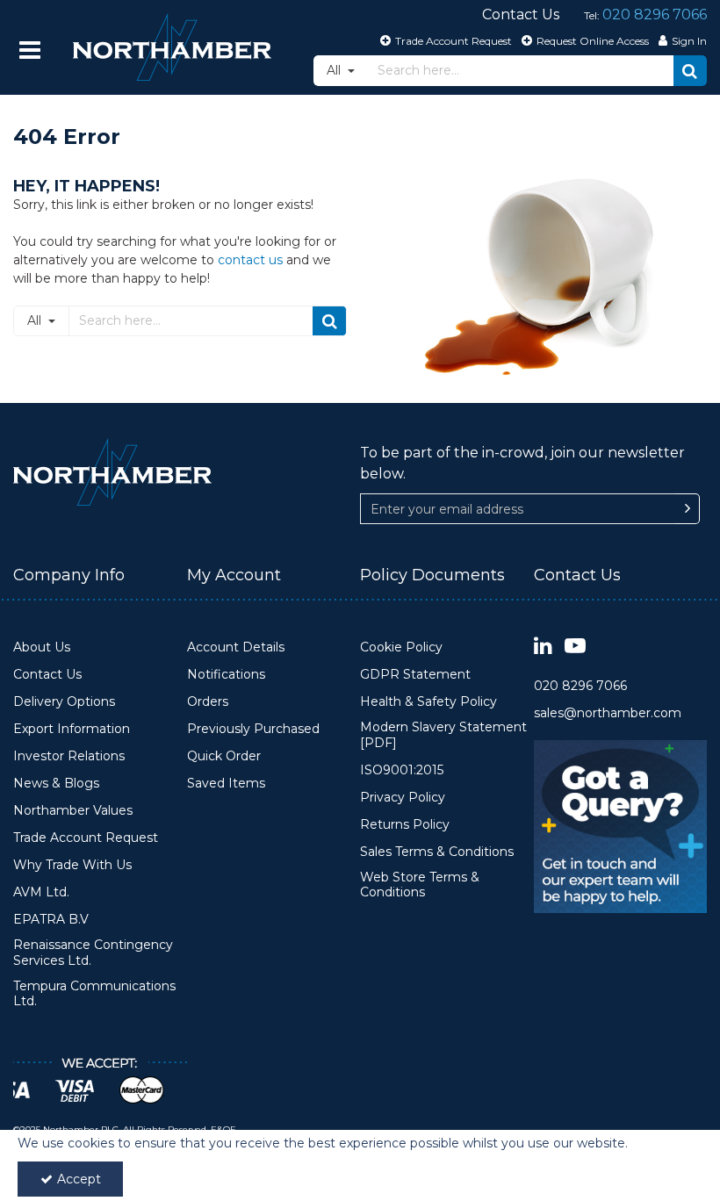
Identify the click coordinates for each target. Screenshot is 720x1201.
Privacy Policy (402, 797)
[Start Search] (690, 70)
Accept (79, 1179)
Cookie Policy (401, 647)
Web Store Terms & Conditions (419, 885)
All (335, 70)
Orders (207, 701)
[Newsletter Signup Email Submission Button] (687, 508)
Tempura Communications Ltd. (94, 994)
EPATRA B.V (51, 919)
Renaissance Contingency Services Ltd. (93, 953)
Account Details (235, 647)
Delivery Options (64, 701)
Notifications (226, 674)
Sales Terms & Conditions (437, 852)
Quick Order (224, 756)
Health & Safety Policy (428, 701)
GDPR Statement (415, 674)
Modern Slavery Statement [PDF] (443, 735)
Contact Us (47, 674)
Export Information (71, 729)
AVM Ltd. (41, 892)
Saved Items (226, 783)
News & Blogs (56, 783)
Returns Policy (405, 824)
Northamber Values (73, 810)
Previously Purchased (253, 729)
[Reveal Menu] (30, 50)
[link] (543, 646)
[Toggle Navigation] (30, 50)
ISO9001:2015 (401, 770)
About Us (41, 647)
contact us (250, 260)
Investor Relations (69, 756)
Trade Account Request (85, 838)
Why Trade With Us (72, 865)
